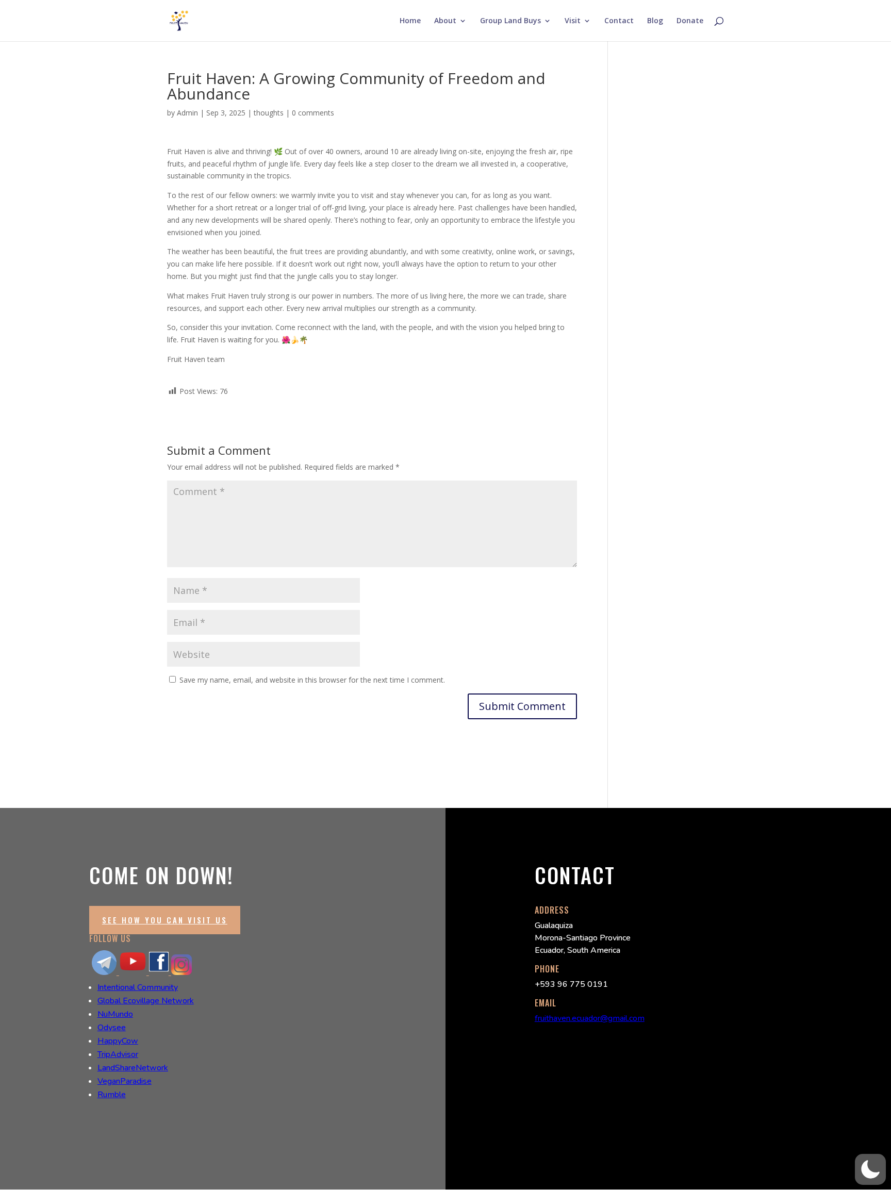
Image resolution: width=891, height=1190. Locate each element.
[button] (870, 1169)
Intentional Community (137, 987)
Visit (573, 21)
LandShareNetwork (132, 1067)
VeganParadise (124, 1081)
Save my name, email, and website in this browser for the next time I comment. (312, 680)
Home (410, 21)
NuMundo (115, 1014)
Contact (619, 21)
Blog (655, 21)
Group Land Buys (510, 21)
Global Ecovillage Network (145, 1000)
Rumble (111, 1094)
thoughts (269, 113)
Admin (187, 113)
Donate (689, 21)
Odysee (111, 1027)
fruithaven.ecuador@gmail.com (590, 1018)
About (445, 21)
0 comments (313, 113)
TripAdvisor (117, 1054)
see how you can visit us (164, 919)
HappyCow (117, 1041)
